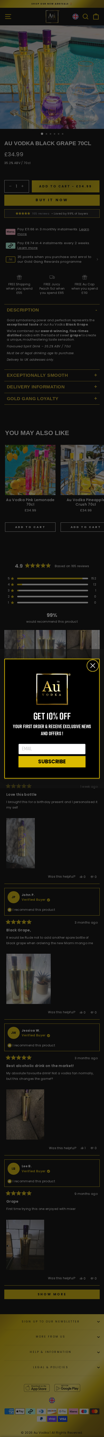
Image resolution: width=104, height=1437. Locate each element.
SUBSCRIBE (52, 761)
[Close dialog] (92, 665)
